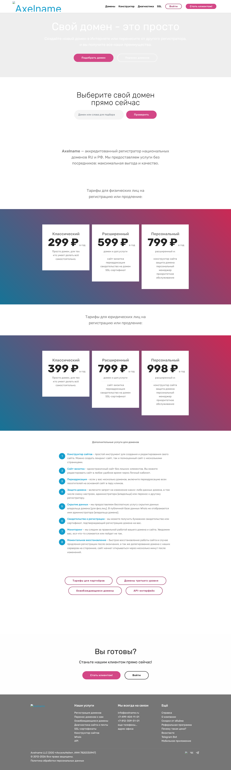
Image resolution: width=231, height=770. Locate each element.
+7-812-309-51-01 (128, 720)
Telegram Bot (169, 736)
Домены (110, 6)
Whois (77, 736)
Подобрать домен (94, 57)
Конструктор (126, 6)
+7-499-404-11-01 (128, 716)
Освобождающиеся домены (95, 590)
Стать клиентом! (201, 6)
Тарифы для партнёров (89, 580)
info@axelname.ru (128, 712)
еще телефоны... (127, 724)
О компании (169, 716)
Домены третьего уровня (141, 580)
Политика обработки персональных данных (57, 760)
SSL (159, 6)
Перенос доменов (137, 57)
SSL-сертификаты (85, 728)
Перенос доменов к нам (88, 716)
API (76, 740)
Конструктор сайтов (86, 732)
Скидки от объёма (173, 720)
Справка (167, 712)
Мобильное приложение (176, 740)
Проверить (141, 114)
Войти (173, 6)
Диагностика (146, 6)
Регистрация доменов (87, 712)
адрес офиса (125, 728)
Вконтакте (168, 732)
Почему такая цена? (174, 728)
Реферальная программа (177, 724)
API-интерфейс (144, 590)
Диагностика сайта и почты (91, 724)
